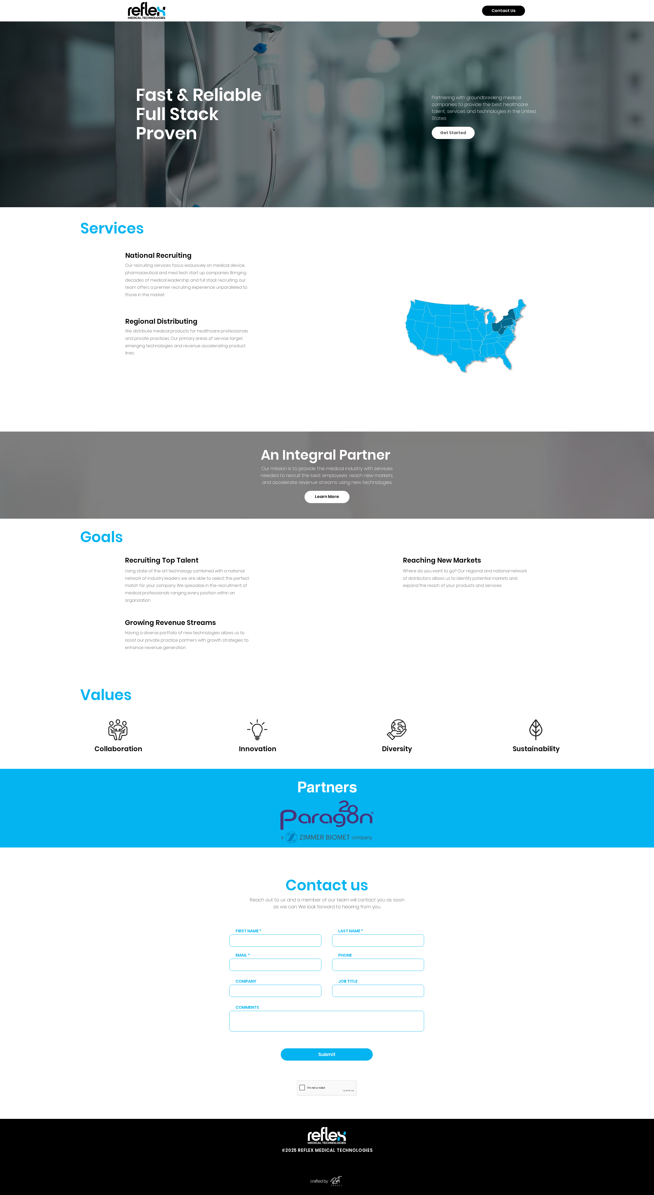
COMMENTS (247, 1007)
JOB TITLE (347, 981)
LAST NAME (349, 931)
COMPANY (246, 981)
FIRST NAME (247, 931)
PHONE (345, 955)
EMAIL (241, 955)
